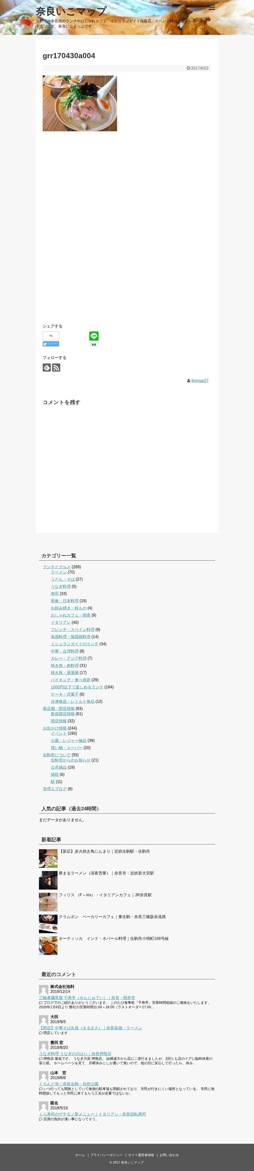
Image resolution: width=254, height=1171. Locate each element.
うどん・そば (63, 579)
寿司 (55, 594)
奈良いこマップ (71, 11)
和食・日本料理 (65, 601)
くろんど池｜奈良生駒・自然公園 (68, 1084)
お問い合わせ (169, 1155)
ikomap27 (200, 381)
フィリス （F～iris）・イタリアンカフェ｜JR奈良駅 (105, 895)
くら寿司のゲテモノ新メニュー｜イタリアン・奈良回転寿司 (92, 1114)
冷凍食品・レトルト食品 (73, 701)
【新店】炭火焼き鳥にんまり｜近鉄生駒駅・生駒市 (104, 851)
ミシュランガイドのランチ (74, 644)
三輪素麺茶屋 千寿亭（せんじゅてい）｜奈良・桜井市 (87, 998)
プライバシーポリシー (106, 1155)
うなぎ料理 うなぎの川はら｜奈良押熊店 (75, 1054)
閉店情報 (59, 721)
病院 (55, 774)
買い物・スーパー (67, 748)
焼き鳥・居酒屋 (65, 673)
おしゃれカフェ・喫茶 (71, 615)
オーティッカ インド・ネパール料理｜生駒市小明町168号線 (114, 938)
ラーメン (59, 572)
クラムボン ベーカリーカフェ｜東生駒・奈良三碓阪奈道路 (112, 917)
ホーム (80, 1155)
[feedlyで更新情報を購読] (47, 367)
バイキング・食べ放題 (71, 680)
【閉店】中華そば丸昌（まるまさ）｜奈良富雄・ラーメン (90, 1028)
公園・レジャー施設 (69, 740)
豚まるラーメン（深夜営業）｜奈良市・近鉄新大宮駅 (106, 873)
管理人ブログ (55, 789)
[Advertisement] (127, 183)
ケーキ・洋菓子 (65, 694)
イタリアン (61, 622)
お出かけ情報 (55, 728)
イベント (59, 733)
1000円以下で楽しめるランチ (77, 687)
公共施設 (59, 767)
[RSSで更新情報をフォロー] (56, 367)
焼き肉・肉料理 (65, 665)
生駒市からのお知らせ (71, 760)
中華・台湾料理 (65, 651)
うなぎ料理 (61, 586)
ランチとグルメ (57, 567)
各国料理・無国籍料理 (71, 637)
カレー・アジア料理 (69, 658)
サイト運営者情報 (141, 1155)
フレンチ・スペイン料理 (73, 629)
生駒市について (57, 755)
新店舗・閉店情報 (59, 709)
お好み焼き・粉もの (69, 608)
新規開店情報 (63, 714)
